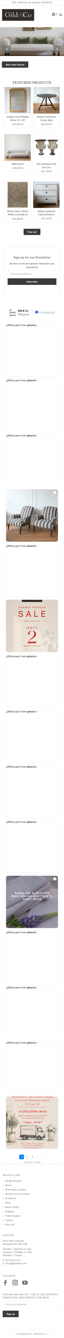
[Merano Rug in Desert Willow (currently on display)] (18, 195)
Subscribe (32, 281)
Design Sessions (13, 1180)
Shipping (9, 1211)
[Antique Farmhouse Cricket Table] (46, 100)
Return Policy (12, 1207)
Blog (7, 1202)
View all (32, 231)
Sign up (11, 1313)
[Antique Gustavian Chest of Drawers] (46, 195)
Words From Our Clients (17, 1193)
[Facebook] (5, 1283)
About (8, 1185)
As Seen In (10, 1198)
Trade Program (13, 1215)
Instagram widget (33, 1162)
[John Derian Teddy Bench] (18, 147)
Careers (9, 1220)
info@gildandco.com (16, 1263)
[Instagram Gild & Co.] (15, 1283)
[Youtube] (25, 1283)
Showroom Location (15, 1189)
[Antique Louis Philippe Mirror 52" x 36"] (18, 100)
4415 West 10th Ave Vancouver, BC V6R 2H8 (15, 1242)
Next (57, 49)
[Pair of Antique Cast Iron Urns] (46, 147)
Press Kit (10, 1224)
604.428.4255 (12, 1260)
